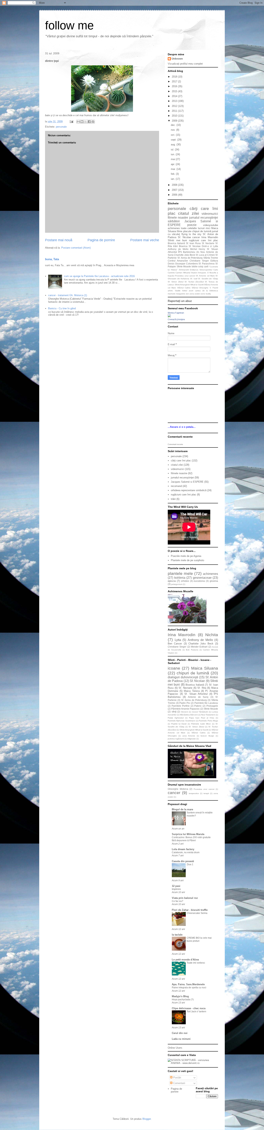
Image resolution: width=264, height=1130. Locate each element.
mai (173, 159)
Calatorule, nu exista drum (185, 852)
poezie (192, 225)
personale (61, 126)
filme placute (184, 231)
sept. (174, 139)
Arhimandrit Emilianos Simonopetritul (195, 270)
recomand (176, 486)
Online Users (175, 1047)
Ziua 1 (190, 864)
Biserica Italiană (176, 243)
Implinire (176, 889)
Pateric (198, 706)
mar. (173, 169)
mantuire (171, 294)
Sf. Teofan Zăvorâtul (194, 282)
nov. (173, 129)
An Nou (200, 252)
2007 (175, 189)
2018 (175, 76)
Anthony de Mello (178, 249)
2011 (175, 110)
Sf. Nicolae (184, 237)
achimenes (174, 228)
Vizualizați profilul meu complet (185, 63)
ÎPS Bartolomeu (186, 252)
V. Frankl (214, 288)
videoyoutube (210, 225)
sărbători (174, 221)
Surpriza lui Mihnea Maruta (188, 834)
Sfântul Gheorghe (200, 288)
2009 (175, 120)
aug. (173, 144)
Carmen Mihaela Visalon (186, 273)
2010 (175, 115)
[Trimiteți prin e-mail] (78, 122)
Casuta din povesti (183, 861)
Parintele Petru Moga (208, 721)
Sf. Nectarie (208, 243)
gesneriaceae (202, 577)
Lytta (215, 246)
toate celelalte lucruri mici (195, 228)
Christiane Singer (199, 260)
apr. (173, 164)
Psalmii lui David (179, 724)
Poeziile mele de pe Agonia (186, 556)
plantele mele (180, 573)
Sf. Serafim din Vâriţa (208, 279)
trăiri (175, 246)
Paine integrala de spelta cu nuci (189, 987)
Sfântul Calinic (184, 288)
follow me (69, 25)
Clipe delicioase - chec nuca (188, 1008)
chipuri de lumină (201, 231)
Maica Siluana (204, 668)
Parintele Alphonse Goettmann (181, 721)
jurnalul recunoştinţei (203, 217)
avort (191, 291)
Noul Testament (208, 715)
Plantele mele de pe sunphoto (187, 560)
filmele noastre (178, 217)
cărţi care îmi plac (181, 460)
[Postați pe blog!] (82, 122)
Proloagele (212, 706)
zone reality (206, 294)
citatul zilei (188, 213)
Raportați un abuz (180, 301)
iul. (173, 149)
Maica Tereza (191, 690)
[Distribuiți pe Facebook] (89, 122)
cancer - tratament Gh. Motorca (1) (67, 295)
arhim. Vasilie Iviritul (177, 291)
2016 (175, 86)
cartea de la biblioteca (206, 291)
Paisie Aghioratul (176, 718)
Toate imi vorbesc (196, 962)
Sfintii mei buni (177, 240)
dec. (173, 125)
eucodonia (199, 581)
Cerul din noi (179, 1033)
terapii (206, 793)
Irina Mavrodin (209, 237)
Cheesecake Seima (197, 913)
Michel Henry (197, 249)
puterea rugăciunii (176, 739)
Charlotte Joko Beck (184, 255)
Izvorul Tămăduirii (200, 712)
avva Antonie (188, 736)
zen (187, 294)
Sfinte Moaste (184, 266)
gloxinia (214, 581)
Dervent (184, 712)
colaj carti (203, 266)
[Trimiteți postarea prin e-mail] (71, 121)
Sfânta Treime (210, 258)
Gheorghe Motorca (178, 789)
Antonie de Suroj (198, 697)
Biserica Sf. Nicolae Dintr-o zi (195, 246)
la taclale (177, 934)
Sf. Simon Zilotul (175, 282)
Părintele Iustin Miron (201, 724)
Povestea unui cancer (185, 276)
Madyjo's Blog (180, 996)
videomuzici (210, 213)
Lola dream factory (183, 849)
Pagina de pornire (101, 240)
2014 (175, 96)
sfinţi (174, 711)
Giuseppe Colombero (186, 263)
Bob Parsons (192, 650)
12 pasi (176, 886)
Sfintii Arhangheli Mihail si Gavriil (189, 285)
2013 (175, 101)
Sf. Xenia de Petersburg (190, 258)
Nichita (211, 634)
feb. (173, 173)
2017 (175, 81)
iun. (173, 154)
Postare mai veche (144, 240)
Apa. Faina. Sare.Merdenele (188, 984)
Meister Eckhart (199, 646)
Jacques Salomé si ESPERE (187, 481)
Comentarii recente (175, 444)
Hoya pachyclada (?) (183, 999)
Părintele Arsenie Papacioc (185, 708)
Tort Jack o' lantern (196, 1011)
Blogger (146, 1118)
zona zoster (195, 294)
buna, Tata (52, 259)
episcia (172, 580)
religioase (191, 739)
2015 (175, 91)
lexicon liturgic (207, 736)
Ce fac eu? (177, 901)
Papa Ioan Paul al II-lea (201, 718)
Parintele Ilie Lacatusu (206, 703)
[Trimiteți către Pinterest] (93, 122)
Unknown (177, 58)
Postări (176, 1077)
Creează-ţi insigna (176, 319)
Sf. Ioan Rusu (193, 243)
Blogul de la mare (182, 809)
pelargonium (176, 584)
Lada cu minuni (181, 1038)
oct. (173, 134)
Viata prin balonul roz (185, 898)
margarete (180, 294)
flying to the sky (191, 234)
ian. (173, 178)
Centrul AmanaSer (178, 260)
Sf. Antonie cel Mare (205, 276)
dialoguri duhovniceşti (183, 677)
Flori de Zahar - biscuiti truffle (190, 909)
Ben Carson (175, 643)
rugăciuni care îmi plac (203, 240)
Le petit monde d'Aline (185, 959)
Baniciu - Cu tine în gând (62, 308)
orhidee (185, 581)
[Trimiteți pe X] (86, 122)
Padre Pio (184, 703)
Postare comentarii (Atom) (76, 247)
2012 (175, 106)
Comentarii (178, 1083)
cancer (196, 237)
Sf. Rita (201, 687)
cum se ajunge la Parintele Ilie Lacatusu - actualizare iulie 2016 (99, 276)
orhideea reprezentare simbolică (188, 490)
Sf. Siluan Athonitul (196, 693)
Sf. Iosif (193, 279)
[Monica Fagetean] (169, 316)
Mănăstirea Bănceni (189, 715)
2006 (175, 194)
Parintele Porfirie (181, 706)
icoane (174, 668)
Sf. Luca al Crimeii (205, 255)
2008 (175, 184)
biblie (195, 266)
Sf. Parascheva (206, 263)
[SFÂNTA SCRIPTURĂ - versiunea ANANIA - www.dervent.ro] (193, 1063)
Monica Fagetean (176, 313)
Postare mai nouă (58, 240)
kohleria (179, 577)
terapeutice (194, 793)
